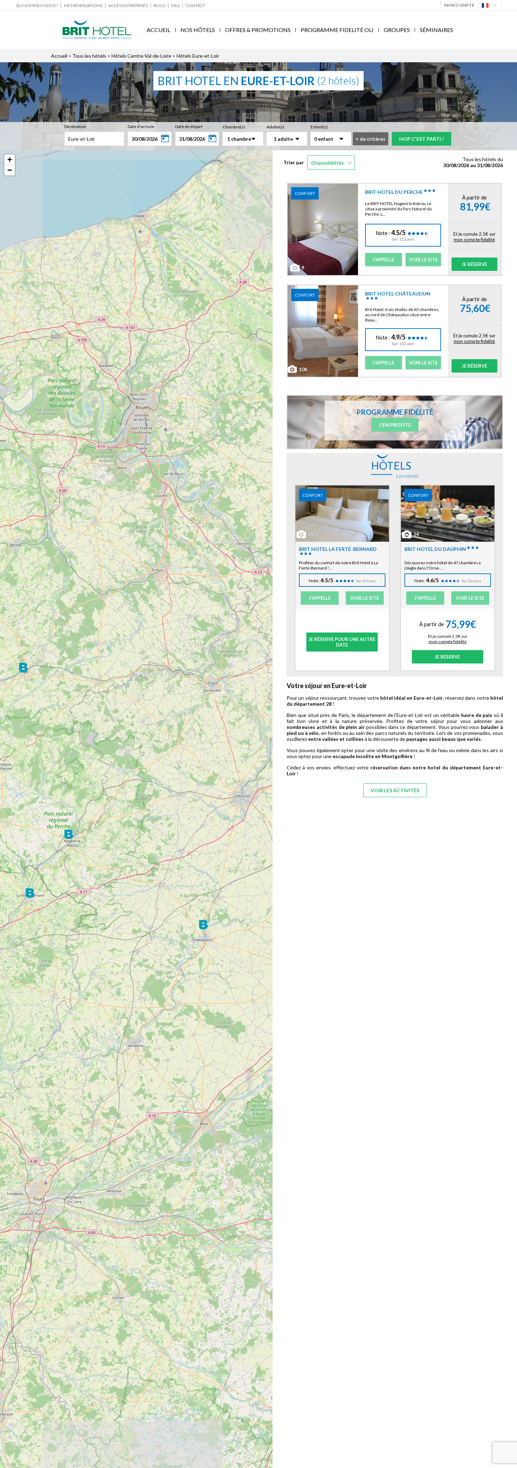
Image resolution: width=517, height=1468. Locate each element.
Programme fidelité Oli (337, 29)
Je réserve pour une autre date (341, 642)
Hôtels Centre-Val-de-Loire (141, 56)
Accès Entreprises (128, 5)
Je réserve (474, 264)
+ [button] (9, 159)
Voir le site (423, 259)
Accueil (158, 29)
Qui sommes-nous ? (37, 5)
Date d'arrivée (141, 126)
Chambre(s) (234, 126)
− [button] (9, 170)
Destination (75, 126)
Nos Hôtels (197, 29)
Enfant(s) (319, 126)
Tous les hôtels (89, 56)
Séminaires (436, 29)
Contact (195, 5)
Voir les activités (395, 790)
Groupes (397, 29)
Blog (159, 5)
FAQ (175, 5)
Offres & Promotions (258, 29)
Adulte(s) (275, 126)
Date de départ (189, 126)
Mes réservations (83, 5)
